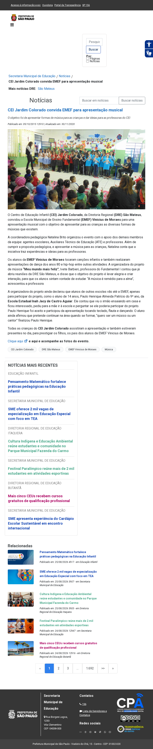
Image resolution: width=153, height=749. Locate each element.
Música (109, 349)
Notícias (95, 61)
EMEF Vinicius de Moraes (82, 349)
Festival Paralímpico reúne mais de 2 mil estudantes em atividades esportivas (41, 470)
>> (103, 668)
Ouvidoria (47, 5)
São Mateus (46, 89)
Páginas (95, 58)
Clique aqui (18, 341)
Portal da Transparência (67, 5)
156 (84, 704)
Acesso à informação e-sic (26, 5)
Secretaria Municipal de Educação (32, 76)
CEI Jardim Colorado (22, 349)
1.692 (90, 668)
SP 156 (86, 5)
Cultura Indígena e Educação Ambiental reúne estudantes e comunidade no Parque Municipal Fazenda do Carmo (40, 446)
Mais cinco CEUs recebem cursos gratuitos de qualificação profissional (39, 498)
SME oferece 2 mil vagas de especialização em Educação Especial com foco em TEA (39, 414)
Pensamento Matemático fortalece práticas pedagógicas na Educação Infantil (37, 386)
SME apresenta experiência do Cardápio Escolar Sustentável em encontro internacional (41, 523)
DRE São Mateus (51, 349)
